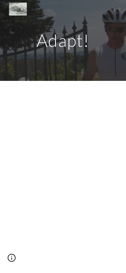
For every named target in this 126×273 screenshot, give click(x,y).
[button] (11, 260)
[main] (63, 40)
